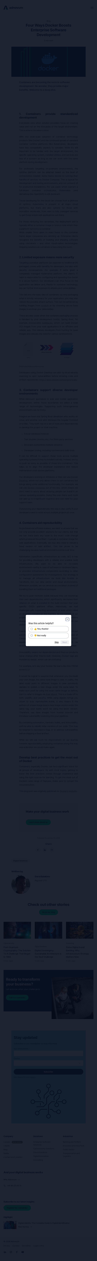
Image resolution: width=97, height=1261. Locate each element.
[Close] (67, 619)
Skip (57, 642)
